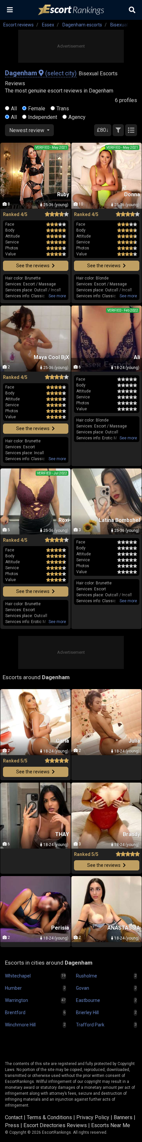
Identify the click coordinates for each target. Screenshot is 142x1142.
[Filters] (118, 130)
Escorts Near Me (110, 1125)
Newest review (27, 130)
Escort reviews (18, 24)
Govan (82, 988)
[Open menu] (10, 10)
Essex (48, 24)
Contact (13, 1117)
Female (36, 108)
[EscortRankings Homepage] (71, 10)
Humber (13, 988)
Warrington (16, 1000)
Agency (77, 117)
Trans (62, 108)
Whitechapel (18, 975)
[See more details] (57, 296)
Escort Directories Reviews (55, 1125)
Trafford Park (90, 1024)
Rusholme (86, 975)
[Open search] (132, 10)
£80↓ (103, 130)
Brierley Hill (87, 1012)
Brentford (15, 1012)
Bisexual (119, 24)
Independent (42, 117)
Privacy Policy (92, 1117)
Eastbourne (88, 1000)
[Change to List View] (131, 130)
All (14, 108)
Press (12, 1125)
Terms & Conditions (49, 1117)
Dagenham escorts (82, 24)
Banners (123, 1117)
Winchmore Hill (20, 1024)
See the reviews (33, 265)
